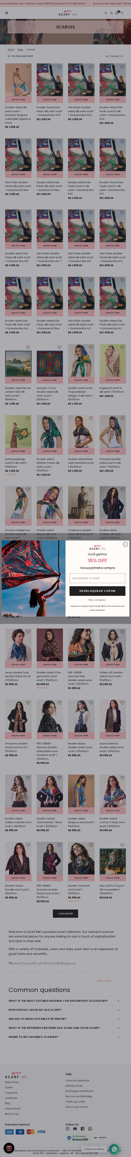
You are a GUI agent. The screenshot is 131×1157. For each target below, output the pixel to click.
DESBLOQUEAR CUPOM (97, 590)
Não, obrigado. (97, 600)
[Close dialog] (125, 544)
